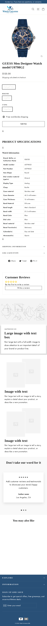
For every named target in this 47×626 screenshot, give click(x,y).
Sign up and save (12, 592)
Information (10, 584)
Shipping (5, 77)
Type (4, 105)
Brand (5, 94)
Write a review (23, 288)
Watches (7, 109)
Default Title (9, 87)
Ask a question (10, 253)
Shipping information (14, 246)
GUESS (7, 98)
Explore (7, 578)
